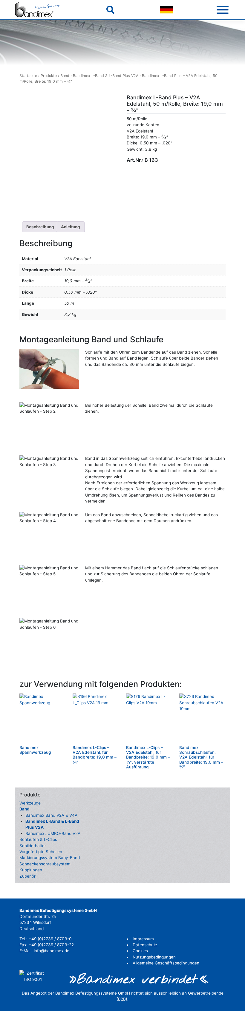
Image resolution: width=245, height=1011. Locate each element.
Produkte (49, 75)
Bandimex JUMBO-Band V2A (52, 833)
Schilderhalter (32, 845)
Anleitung (70, 226)
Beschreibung (40, 226)
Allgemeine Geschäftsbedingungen (166, 963)
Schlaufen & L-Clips (38, 839)
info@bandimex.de (51, 950)
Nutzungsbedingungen (154, 957)
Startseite (28, 75)
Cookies (140, 950)
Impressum (143, 938)
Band (64, 75)
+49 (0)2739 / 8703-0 (50, 938)
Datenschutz (145, 944)
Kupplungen (30, 869)
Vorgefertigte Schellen (40, 851)
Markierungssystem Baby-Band (49, 857)
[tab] (40, 226)
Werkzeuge (30, 803)
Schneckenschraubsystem (45, 863)
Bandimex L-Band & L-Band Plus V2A (105, 75)
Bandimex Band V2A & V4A (51, 815)
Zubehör (27, 876)
